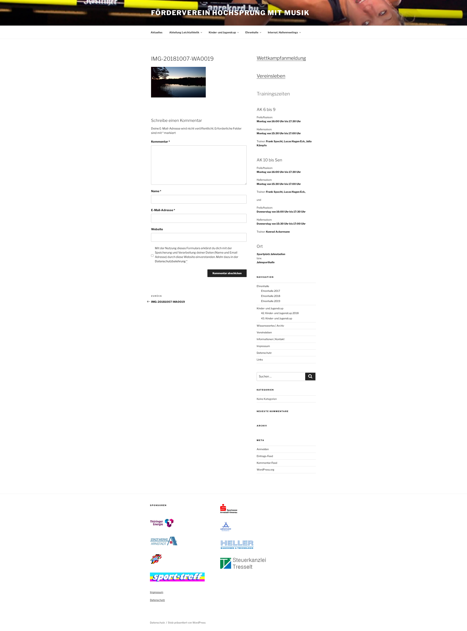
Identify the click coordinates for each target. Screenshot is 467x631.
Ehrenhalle (251, 32)
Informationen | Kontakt (270, 339)
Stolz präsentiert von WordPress (187, 622)
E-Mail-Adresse (163, 210)
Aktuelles (156, 32)
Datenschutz (264, 352)
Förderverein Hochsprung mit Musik (230, 13)
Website (157, 229)
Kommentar (160, 141)
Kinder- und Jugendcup (222, 32)
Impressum (263, 346)
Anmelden (263, 449)
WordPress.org (265, 469)
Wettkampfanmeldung (281, 58)
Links (260, 359)
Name (156, 191)
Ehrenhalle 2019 (270, 301)
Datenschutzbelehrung (170, 261)
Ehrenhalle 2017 (270, 290)
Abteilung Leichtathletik (184, 32)
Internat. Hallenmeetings (283, 32)
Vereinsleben (271, 76)
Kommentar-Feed (267, 462)
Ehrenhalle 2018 (270, 295)
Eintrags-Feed (265, 456)
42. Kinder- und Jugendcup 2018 (280, 313)
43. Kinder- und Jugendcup (276, 318)
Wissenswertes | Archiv (270, 325)
